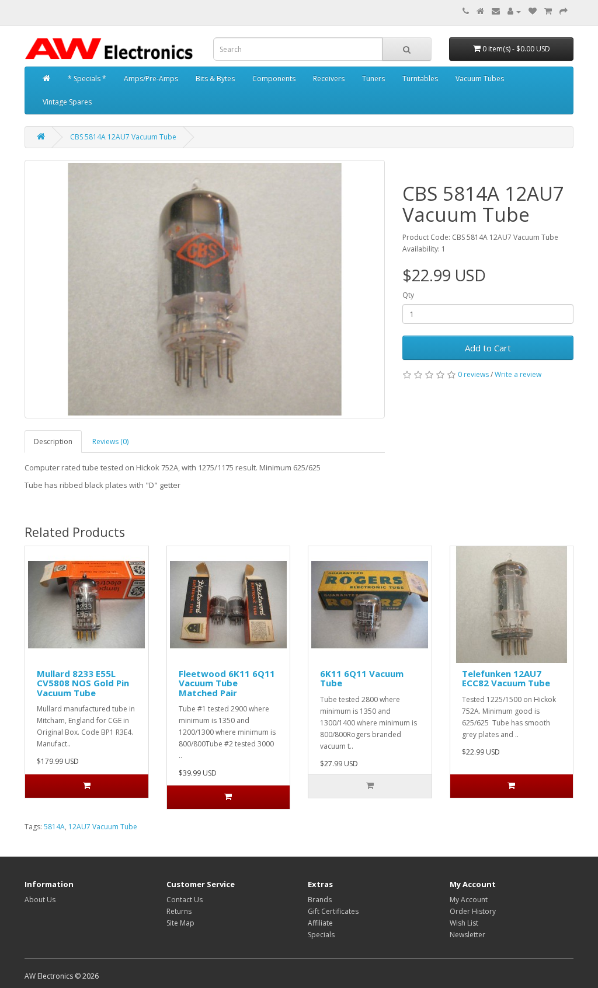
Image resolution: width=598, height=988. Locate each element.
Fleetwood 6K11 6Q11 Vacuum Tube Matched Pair (227, 683)
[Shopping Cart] (548, 11)
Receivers (329, 78)
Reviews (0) (110, 441)
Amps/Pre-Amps (151, 78)
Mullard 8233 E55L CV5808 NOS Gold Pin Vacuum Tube (83, 683)
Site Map (180, 923)
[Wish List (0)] (533, 11)
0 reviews (473, 374)
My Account (469, 900)
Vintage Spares (67, 102)
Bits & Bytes (215, 78)
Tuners (373, 78)
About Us (40, 900)
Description (53, 441)
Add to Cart (488, 348)
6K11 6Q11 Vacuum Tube (362, 678)
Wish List (464, 923)
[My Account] (514, 11)
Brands (320, 900)
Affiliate (320, 923)
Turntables (420, 78)
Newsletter (467, 935)
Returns (179, 911)
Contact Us (184, 900)
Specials (321, 935)
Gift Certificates (333, 911)
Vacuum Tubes (480, 78)
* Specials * (87, 78)
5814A (54, 827)
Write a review (518, 374)
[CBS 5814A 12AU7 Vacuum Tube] (205, 289)
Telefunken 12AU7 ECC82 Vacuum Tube (506, 678)
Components (273, 78)
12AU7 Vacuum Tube (102, 827)
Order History (473, 911)
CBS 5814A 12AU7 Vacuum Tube (123, 137)
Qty (408, 295)
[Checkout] (563, 11)
